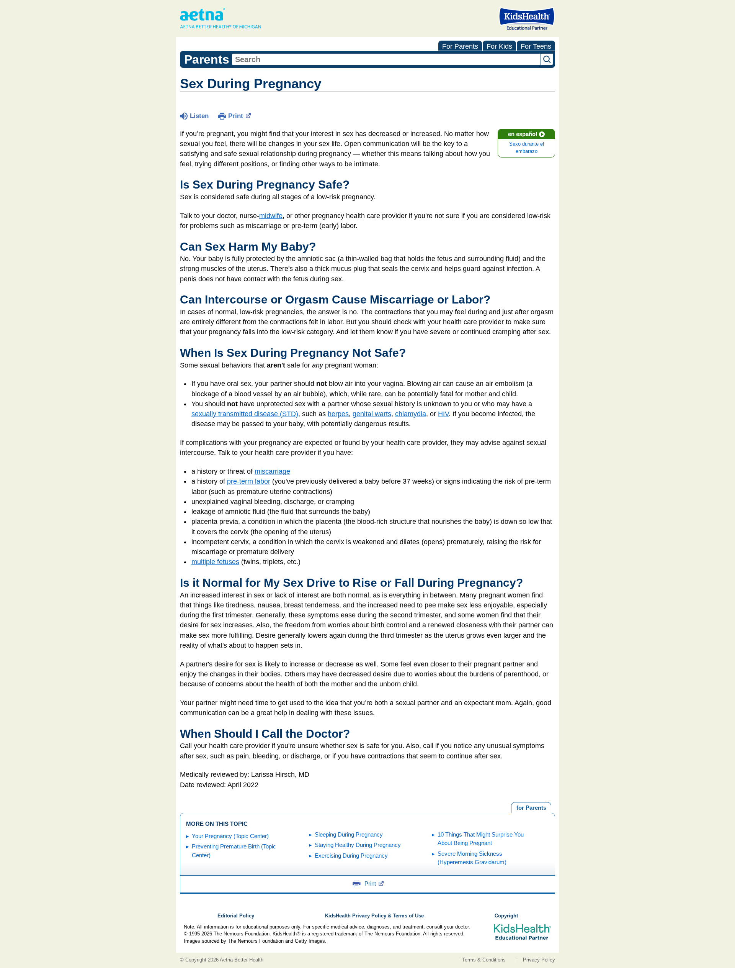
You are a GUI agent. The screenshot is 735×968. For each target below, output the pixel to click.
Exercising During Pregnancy (351, 855)
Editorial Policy (235, 916)
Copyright (506, 916)
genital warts (372, 414)
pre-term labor (248, 481)
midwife (271, 216)
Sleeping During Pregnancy (349, 834)
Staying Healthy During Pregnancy (358, 845)
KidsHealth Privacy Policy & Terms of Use (374, 916)
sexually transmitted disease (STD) (244, 414)
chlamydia (410, 414)
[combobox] (386, 59)
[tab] (531, 808)
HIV (443, 414)
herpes (338, 414)
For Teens (536, 46)
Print (235, 116)
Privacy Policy (539, 960)
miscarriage (272, 471)
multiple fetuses (215, 562)
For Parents (460, 46)
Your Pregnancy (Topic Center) (230, 836)
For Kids (499, 46)
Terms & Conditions (484, 960)
